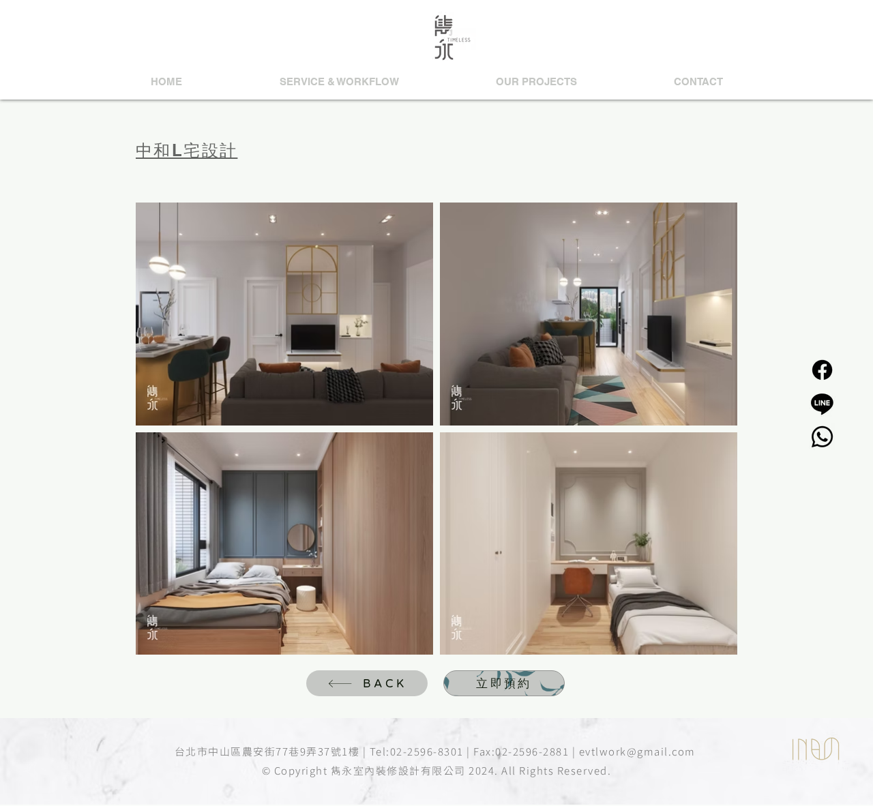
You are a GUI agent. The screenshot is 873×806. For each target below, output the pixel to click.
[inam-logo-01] (815, 748)
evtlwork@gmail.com (637, 751)
